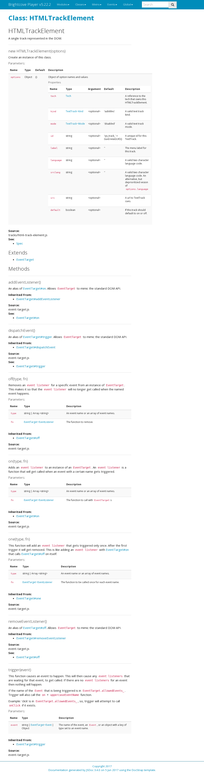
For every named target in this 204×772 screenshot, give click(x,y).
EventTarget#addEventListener (38, 299)
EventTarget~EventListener (39, 422)
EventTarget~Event (41, 725)
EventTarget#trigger (37, 337)
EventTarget (25, 259)
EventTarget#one (28, 598)
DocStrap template (143, 770)
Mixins (95, 4)
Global (127, 4)
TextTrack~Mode (75, 123)
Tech (68, 96)
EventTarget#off (28, 438)
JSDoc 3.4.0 (93, 770)
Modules (62, 4)
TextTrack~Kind (74, 111)
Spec (19, 243)
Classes (79, 4)
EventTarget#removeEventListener (41, 638)
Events (111, 4)
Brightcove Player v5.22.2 (29, 4)
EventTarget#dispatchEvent (35, 347)
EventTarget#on (34, 288)
